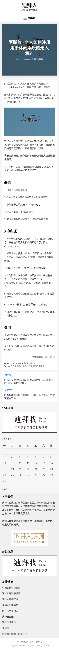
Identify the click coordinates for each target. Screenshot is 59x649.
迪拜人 (29, 5)
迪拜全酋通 (8, 616)
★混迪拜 (25, 363)
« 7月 (4, 489)
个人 (12, 366)
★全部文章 (16, 363)
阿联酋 (41, 366)
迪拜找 (5, 628)
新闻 (31, 363)
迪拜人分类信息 (10, 605)
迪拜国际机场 (9, 622)
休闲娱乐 (18, 366)
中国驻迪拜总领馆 (11, 587)
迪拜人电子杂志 (10, 610)
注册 (30, 366)
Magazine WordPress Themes (22, 645)
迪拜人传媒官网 (10, 599)
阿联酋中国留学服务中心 (14, 633)
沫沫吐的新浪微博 (11, 593)
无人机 (25, 366)
